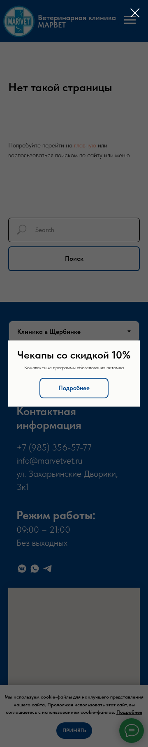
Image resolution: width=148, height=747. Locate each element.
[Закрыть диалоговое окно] (135, 13)
